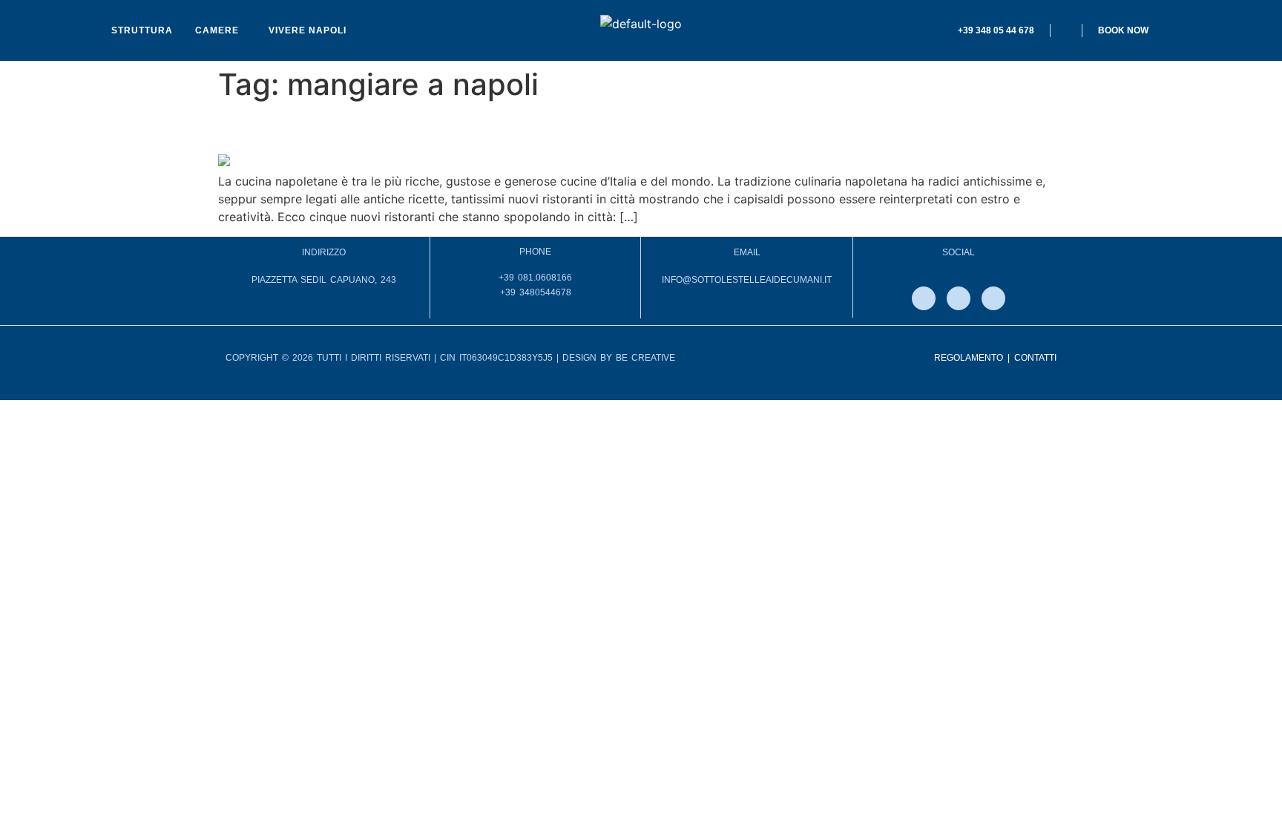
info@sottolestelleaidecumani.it (747, 280)
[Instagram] (958, 298)
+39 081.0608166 (535, 277)
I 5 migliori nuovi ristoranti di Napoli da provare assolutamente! (567, 128)
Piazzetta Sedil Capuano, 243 (324, 280)
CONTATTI (1035, 358)
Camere (217, 30)
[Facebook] (924, 298)
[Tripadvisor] (993, 298)
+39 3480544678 (535, 292)
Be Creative (645, 358)
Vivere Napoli (307, 30)
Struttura (142, 30)
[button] (220, 30)
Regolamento (968, 358)
